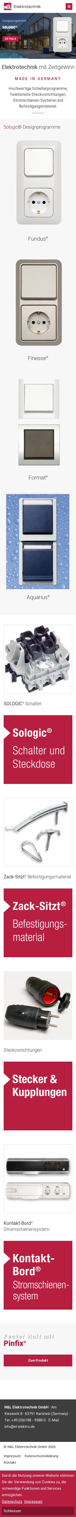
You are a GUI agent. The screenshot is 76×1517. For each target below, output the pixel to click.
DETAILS (10, 38)
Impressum (12, 1456)
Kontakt (10, 1463)
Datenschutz (12, 1501)
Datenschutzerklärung (41, 1456)
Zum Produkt (38, 1360)
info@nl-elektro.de (19, 1426)
